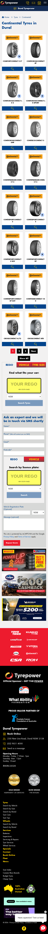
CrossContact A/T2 (12, 339)
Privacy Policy (9, 537)
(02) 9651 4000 (15, 743)
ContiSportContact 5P (35, 260)
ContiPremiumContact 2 (12, 181)
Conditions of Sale (31, 923)
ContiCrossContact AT (36, 62)
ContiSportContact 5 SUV (12, 260)
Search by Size (9, 808)
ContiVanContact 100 (35, 300)
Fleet (5, 858)
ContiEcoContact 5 (35, 140)
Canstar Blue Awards (11, 873)
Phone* (17, 434)
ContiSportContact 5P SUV (12, 300)
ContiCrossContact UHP (12, 141)
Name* (7, 426)
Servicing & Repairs (11, 839)
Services (7, 830)
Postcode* (8, 450)
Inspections (7, 836)
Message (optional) (11, 517)
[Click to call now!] (27, 3)
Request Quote (12, 543)
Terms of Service (24, 537)
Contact (6, 852)
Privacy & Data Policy (17, 923)
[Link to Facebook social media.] (24, 928)
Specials (7, 848)
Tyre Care (7, 815)
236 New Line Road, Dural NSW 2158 (25, 738)
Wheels (6, 821)
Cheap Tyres (8, 879)
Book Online (9, 855)
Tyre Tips (6, 818)
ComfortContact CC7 (12, 61)
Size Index (7, 870)
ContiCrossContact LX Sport (35, 102)
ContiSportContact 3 (12, 221)
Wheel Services (9, 845)
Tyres (5, 802)
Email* (6, 442)
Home (6, 17)
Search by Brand (9, 812)
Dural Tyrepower (25, 8)
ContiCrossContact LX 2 (12, 102)
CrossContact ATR (35, 339)
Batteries (6, 833)
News (6, 861)
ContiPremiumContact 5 (35, 181)
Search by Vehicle (10, 805)
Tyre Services (8, 842)
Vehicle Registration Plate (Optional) (14, 508)
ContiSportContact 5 (35, 221)
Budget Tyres (8, 876)
